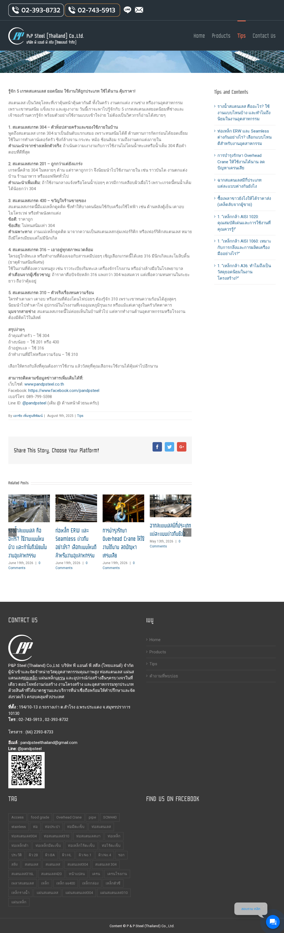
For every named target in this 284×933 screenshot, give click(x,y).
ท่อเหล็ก (30, 677)
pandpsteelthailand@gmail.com (49, 742)
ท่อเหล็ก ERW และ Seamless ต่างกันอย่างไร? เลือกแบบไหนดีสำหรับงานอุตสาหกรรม (76, 543)
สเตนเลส (31, 864)
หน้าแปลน (77, 874)
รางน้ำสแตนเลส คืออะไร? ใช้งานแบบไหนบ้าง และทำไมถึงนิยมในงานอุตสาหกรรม (27, 543)
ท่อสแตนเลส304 (24, 836)
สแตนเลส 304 (105, 864)
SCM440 (109, 817)
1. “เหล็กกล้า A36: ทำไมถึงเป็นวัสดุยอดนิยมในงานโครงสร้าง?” (244, 272)
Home (155, 639)
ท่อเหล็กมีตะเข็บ (48, 845)
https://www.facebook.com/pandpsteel (63, 390)
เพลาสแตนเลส (22, 883)
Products (157, 651)
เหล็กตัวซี (113, 883)
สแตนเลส (52, 864)
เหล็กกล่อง (90, 883)
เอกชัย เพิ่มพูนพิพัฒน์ (28, 416)
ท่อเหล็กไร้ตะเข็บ (81, 845)
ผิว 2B (33, 855)
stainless (18, 827)
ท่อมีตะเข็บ (75, 827)
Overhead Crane (69, 817)
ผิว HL (67, 855)
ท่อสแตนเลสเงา (88, 836)
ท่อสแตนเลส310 (56, 836)
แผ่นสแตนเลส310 (114, 893)
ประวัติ (16, 855)
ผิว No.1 (85, 855)
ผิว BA (50, 855)
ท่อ (35, 827)
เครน (60, 677)
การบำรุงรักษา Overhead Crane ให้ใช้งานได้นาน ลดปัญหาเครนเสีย (123, 543)
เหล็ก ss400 (65, 883)
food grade (40, 817)
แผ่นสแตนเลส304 (79, 893)
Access (17, 817)
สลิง (14, 864)
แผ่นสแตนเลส (47, 893)
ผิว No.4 (104, 855)
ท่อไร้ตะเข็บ (111, 845)
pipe (92, 817)
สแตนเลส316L (22, 874)
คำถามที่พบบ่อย (163, 676)
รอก (121, 855)
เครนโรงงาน (117, 874)
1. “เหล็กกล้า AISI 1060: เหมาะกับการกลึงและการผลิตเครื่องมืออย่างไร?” (244, 247)
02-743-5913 (30, 719)
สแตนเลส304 (77, 864)
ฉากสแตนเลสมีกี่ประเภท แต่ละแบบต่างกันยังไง (170, 530)
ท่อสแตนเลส (101, 827)
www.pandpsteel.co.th (44, 384)
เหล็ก (45, 883)
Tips (80, 416)
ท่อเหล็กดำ (19, 845)
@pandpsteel (34, 403)
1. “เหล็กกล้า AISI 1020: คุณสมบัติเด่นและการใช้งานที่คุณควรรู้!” (244, 223)
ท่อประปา (52, 827)
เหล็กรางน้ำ (20, 893)
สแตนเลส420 (51, 874)
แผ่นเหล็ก (18, 902)
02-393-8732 (56, 719)
